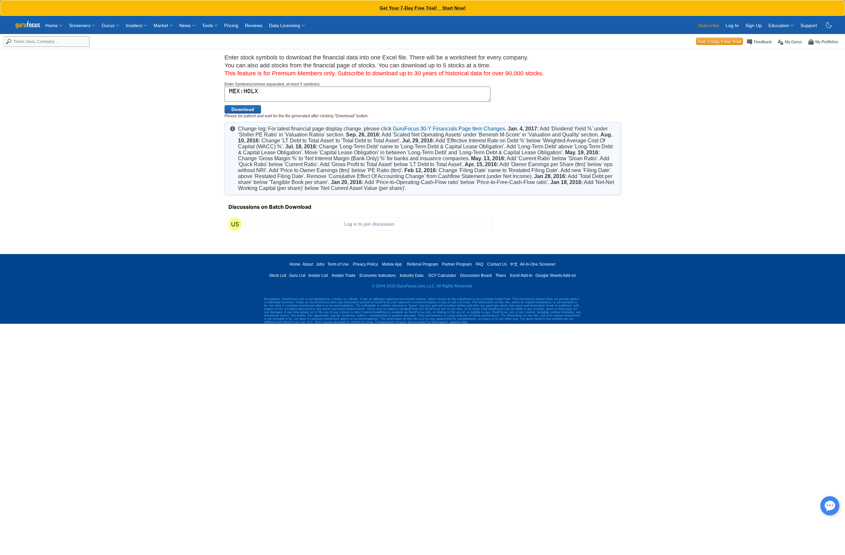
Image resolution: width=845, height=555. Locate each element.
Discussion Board (476, 275)
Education (779, 25)
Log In (732, 25)
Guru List (297, 275)
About (307, 264)
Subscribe (708, 25)
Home (52, 25)
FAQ (479, 264)
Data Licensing (285, 25)
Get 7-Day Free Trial (719, 41)
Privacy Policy (365, 264)
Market (161, 25)
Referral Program (422, 264)
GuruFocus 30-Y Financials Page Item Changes (449, 128)
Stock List (277, 275)
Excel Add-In (521, 275)
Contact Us (497, 264)
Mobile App (392, 264)
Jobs (320, 264)
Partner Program (457, 264)
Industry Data (411, 275)
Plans (501, 275)
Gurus (109, 25)
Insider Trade (343, 275)
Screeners (80, 25)
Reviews (253, 25)
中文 (514, 264)
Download (242, 109)
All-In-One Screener (538, 264)
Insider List (318, 275)
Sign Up (753, 25)
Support (808, 25)
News (185, 25)
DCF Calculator (442, 275)
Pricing (231, 25)
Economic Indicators (377, 275)
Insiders (135, 25)
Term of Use (338, 264)
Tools (208, 25)
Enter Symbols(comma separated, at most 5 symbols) (272, 84)
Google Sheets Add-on (555, 275)
